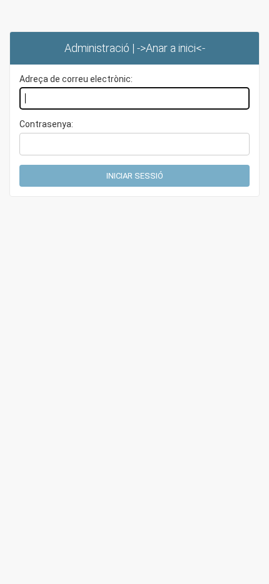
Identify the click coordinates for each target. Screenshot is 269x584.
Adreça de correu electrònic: (76, 79)
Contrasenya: (46, 124)
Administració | (100, 48)
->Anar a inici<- (171, 48)
